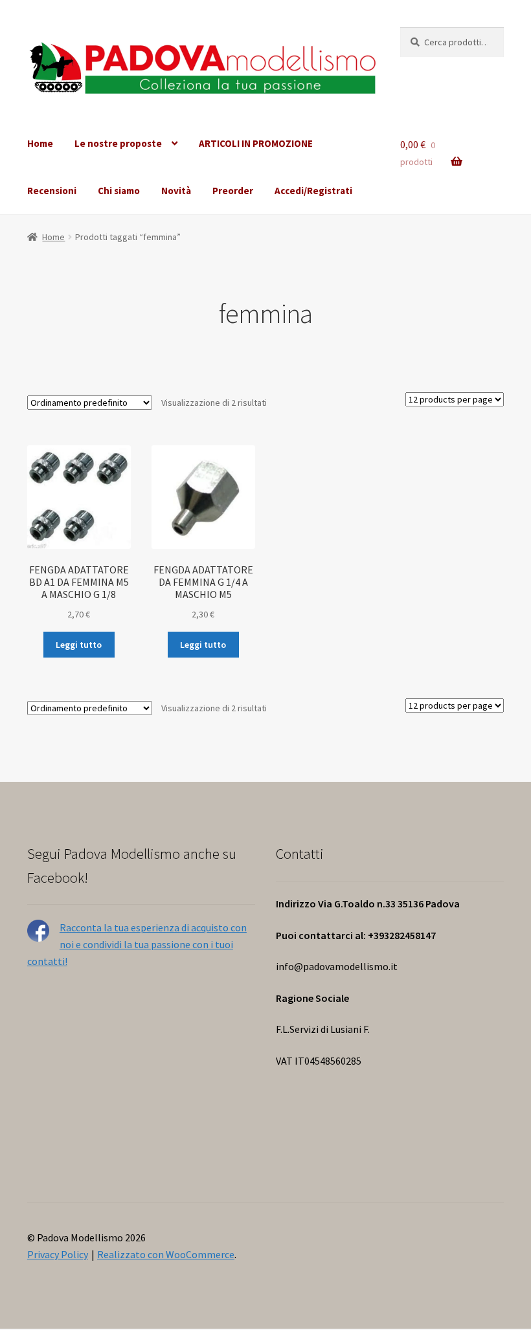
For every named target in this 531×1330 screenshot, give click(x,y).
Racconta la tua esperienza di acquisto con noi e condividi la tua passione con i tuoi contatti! (137, 944)
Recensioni (51, 190)
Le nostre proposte (118, 143)
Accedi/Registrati (313, 190)
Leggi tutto (79, 644)
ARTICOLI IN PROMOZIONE (256, 143)
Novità (176, 190)
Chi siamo (119, 190)
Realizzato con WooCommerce (165, 1254)
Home (40, 143)
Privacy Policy (57, 1254)
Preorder (232, 190)
